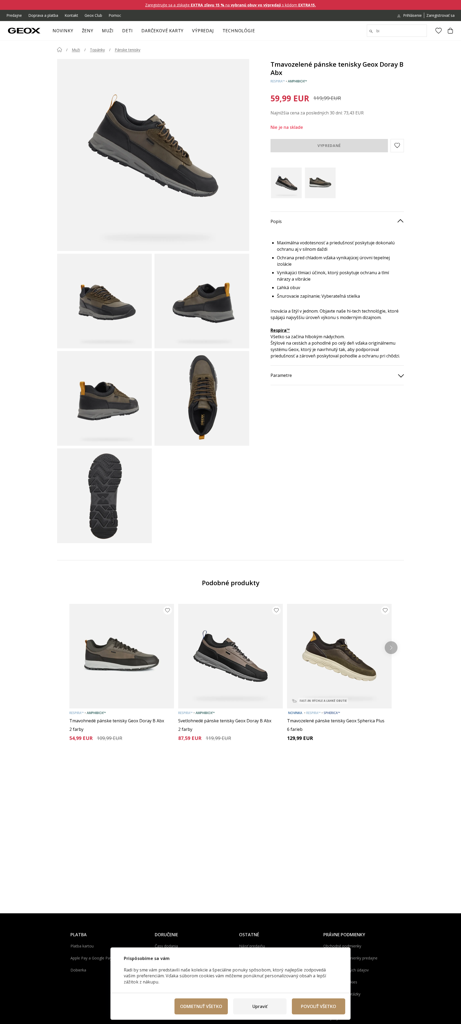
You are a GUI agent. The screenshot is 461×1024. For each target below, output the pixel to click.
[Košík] (450, 30)
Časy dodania (166, 946)
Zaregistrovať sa (440, 15)
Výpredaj (203, 31)
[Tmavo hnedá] (320, 183)
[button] (397, 145)
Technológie (238, 31)
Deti (127, 31)
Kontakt (71, 15)
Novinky (63, 31)
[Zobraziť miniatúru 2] (201, 301)
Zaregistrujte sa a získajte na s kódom (230, 4)
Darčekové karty (162, 31)
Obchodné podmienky (342, 946)
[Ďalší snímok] (391, 647)
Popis (276, 221)
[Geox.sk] (24, 30)
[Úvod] (59, 49)
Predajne (14, 15)
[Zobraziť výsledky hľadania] (371, 31)
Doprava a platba (43, 15)
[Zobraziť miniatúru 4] (201, 398)
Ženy (87, 31)
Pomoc (115, 15)
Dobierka (78, 970)
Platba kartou (82, 946)
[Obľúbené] (438, 30)
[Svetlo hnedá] (286, 183)
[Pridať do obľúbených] (167, 610)
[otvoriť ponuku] (96, 32)
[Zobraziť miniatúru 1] (104, 301)
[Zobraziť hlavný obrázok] (153, 155)
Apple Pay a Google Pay (91, 958)
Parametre (281, 375)
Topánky (97, 49)
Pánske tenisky (127, 49)
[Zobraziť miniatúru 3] (104, 398)
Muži (108, 31)
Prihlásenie (412, 15)
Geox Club (93, 15)
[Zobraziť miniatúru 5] (104, 495)
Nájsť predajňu (252, 946)
